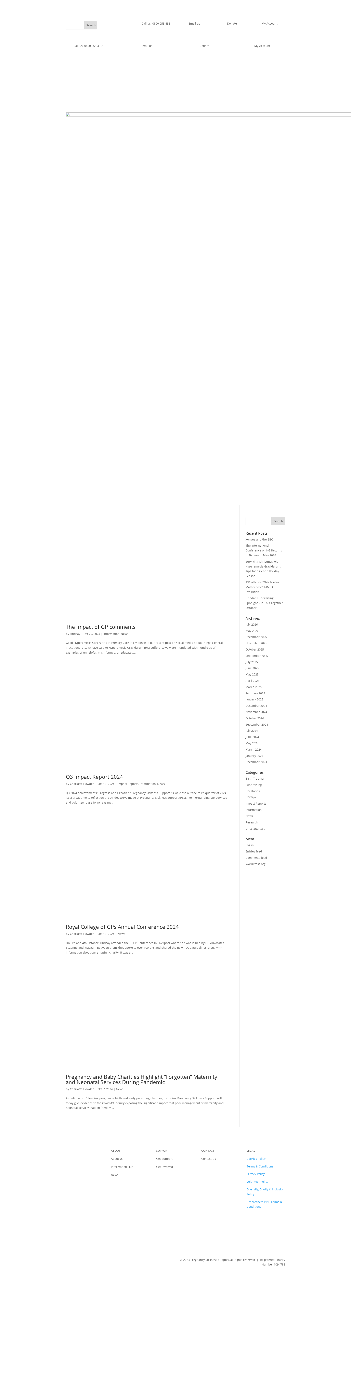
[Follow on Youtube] (131, 24)
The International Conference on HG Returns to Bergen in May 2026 (264, 550)
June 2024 (252, 737)
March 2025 (254, 687)
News (124, 634)
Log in (250, 845)
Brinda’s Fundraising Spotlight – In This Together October (264, 603)
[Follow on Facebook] (106, 24)
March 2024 (254, 749)
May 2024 (252, 743)
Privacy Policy (256, 1174)
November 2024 (256, 712)
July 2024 (252, 731)
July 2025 (252, 662)
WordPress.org (255, 864)
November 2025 (256, 643)
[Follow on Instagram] (115, 24)
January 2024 (254, 756)
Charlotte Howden (82, 784)
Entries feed (254, 851)
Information (111, 634)
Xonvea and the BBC (259, 539)
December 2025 (256, 637)
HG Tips (251, 797)
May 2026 (252, 631)
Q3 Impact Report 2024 (94, 776)
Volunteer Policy (257, 1182)
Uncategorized (255, 828)
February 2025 (255, 693)
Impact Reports (128, 784)
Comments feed (256, 858)
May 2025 (252, 674)
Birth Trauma (255, 778)
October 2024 (255, 718)
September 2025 (257, 656)
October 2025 (255, 649)
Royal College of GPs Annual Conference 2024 (122, 926)
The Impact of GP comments (100, 626)
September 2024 (257, 724)
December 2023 (256, 762)
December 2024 (256, 706)
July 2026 (252, 624)
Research (252, 822)
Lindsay (75, 634)
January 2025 (254, 699)
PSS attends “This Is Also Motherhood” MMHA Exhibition (262, 587)
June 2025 (252, 668)
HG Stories (253, 791)
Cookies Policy (256, 1159)
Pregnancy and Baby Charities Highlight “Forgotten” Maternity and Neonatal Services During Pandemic (141, 1079)
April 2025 (252, 681)
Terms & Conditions (260, 1166)
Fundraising (254, 785)
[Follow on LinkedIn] (123, 24)
